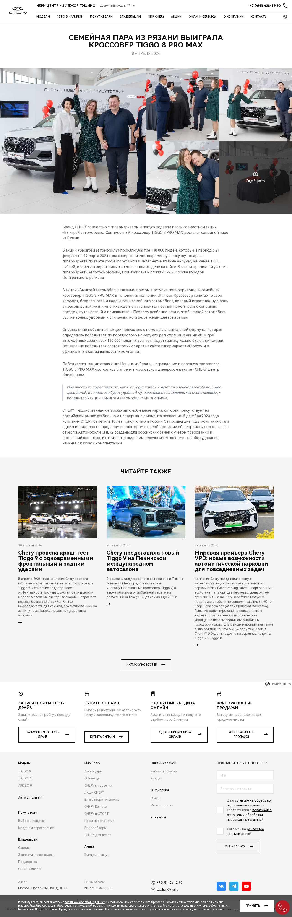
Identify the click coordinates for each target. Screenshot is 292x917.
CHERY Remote (95, 806)
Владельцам (130, 16)
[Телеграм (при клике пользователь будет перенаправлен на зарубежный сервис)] (233, 886)
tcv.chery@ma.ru (167, 889)
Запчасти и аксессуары (36, 855)
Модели (43, 16)
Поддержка (27, 862)
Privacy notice (279, 684)
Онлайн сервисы (203, 16)
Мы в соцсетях (162, 805)
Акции (176, 16)
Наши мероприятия (99, 821)
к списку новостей (142, 664)
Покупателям (101, 16)
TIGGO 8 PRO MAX (167, 232)
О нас (155, 798)
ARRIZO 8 (25, 785)
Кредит (156, 778)
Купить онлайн (102, 736)
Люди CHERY (94, 792)
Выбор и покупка (31, 821)
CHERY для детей (97, 835)
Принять (252, 905)
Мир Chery (156, 16)
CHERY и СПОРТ (96, 814)
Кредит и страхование (36, 828)
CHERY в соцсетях (98, 785)
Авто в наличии (70, 16)
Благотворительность (101, 799)
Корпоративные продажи (241, 734)
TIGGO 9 (24, 771)
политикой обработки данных (85, 902)
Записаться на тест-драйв (42, 734)
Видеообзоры (95, 828)
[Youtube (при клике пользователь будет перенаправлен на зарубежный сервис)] (246, 886)
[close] (290, 684)
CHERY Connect (30, 869)
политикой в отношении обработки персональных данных (249, 814)
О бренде (92, 778)
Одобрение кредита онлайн (175, 734)
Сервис (23, 847)
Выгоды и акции (97, 855)
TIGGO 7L (25, 778)
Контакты (259, 16)
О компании (234, 16)
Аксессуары (93, 771)
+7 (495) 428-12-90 (169, 882)
